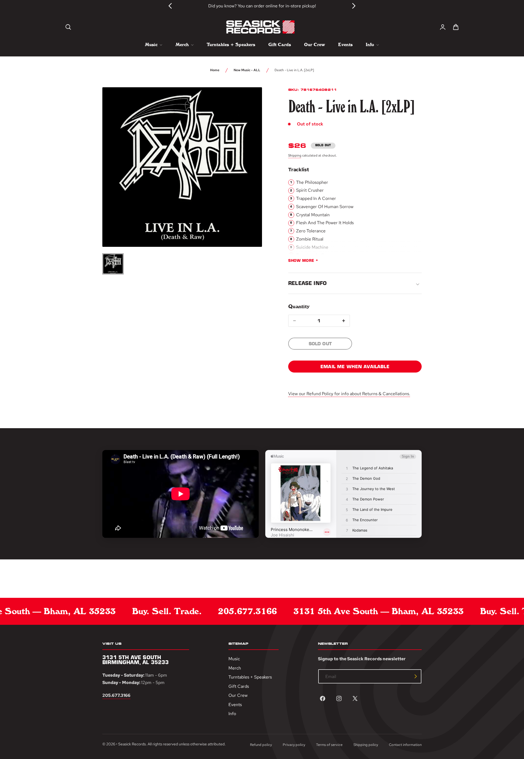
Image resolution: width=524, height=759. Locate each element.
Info (232, 713)
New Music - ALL (247, 70)
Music (234, 659)
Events (235, 704)
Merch (234, 668)
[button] (68, 27)
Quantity (298, 306)
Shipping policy (365, 744)
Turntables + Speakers (250, 677)
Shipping (294, 155)
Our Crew (238, 695)
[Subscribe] (416, 676)
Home (214, 70)
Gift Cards (238, 686)
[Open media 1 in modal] (247, 101)
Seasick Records (132, 744)
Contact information (405, 744)
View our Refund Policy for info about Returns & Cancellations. (349, 394)
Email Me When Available (354, 366)
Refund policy (261, 744)
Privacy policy (294, 744)
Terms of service (329, 744)
